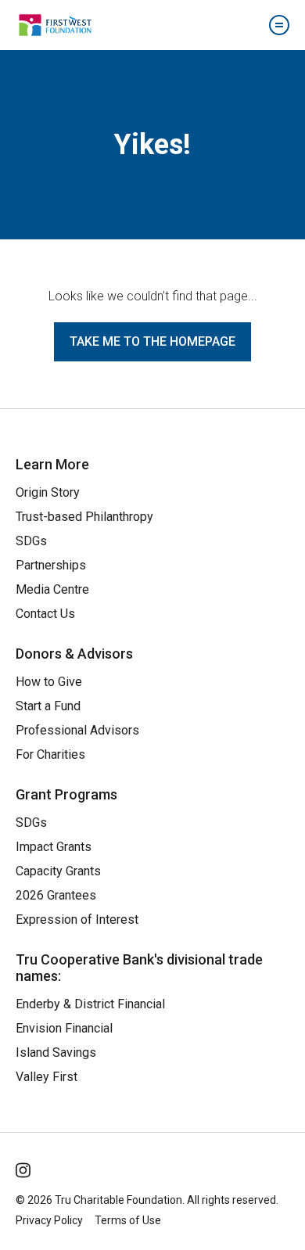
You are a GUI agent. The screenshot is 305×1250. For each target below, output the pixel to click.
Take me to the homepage (152, 341)
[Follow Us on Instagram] (24, 1167)
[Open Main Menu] (279, 25)
